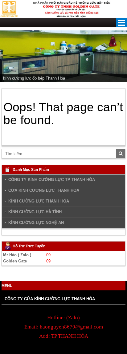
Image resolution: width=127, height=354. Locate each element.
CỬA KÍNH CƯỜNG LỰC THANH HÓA (43, 190)
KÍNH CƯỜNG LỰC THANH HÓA (38, 201)
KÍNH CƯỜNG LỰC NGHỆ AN (36, 222)
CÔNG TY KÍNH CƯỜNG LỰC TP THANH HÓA (51, 179)
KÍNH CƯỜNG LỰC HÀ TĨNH (35, 212)
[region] (63, 56)
